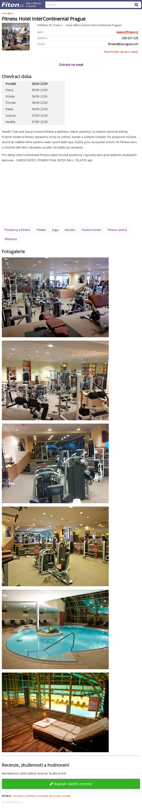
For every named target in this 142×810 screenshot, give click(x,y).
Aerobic (70, 230)
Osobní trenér (91, 230)
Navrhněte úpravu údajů (121, 52)
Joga (55, 230)
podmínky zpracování (49, 795)
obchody (17, 795)
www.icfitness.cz (127, 32)
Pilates (41, 230)
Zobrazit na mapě (71, 65)
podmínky (30, 795)
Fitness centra (117, 230)
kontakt (67, 795)
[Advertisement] (71, 194)
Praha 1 (9, 13)
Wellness (11, 239)
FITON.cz (6, 795)
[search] (90, 5)
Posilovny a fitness (17, 230)
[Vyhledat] (136, 4)
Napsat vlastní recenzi (72, 783)
